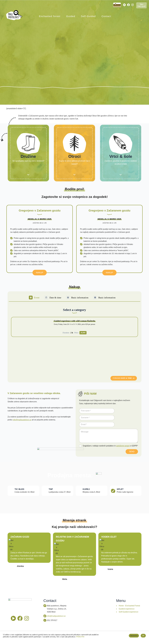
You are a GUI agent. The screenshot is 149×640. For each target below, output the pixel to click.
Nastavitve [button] (133, 636)
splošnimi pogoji (123, 446)
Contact (106, 16)
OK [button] (143, 636)
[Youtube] (124, 4)
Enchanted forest (49, 16)
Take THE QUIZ (141, 5)
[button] (123, 378)
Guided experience (126, 609)
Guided (70, 16)
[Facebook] (128, 4)
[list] (74, 328)
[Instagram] (132, 4)
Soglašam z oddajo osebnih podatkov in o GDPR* (110, 446)
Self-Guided (88, 16)
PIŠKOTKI (80, 637)
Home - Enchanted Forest (129, 606)
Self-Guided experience (128, 612)
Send (131, 451)
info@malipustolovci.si (22, 420)
